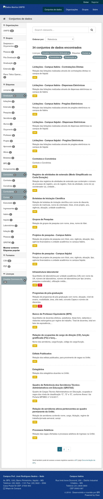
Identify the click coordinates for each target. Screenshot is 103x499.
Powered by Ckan (92, 495)
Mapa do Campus (13, 488)
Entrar (86, 2)
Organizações (72, 9)
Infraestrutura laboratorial (45, 271)
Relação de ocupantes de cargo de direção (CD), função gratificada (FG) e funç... (60, 336)
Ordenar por (37, 39)
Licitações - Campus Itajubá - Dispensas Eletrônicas (58, 122)
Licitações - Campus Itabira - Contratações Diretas (57, 66)
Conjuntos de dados (53, 9)
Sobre (95, 9)
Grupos (85, 9)
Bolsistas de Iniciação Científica (48, 198)
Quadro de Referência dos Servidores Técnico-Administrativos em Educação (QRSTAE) (56, 386)
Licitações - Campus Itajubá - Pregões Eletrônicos (57, 140)
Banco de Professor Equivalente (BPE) (52, 313)
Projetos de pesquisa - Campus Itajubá (52, 253)
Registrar (94, 2)
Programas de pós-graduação (47, 292)
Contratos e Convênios (44, 158)
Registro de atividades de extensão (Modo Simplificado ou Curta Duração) (62, 176)
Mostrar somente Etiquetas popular (11, 249)
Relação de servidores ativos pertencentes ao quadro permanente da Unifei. (59, 410)
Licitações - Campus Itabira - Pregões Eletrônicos (57, 103)
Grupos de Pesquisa (42, 219)
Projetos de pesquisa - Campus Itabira (51, 235)
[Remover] (68, 53)
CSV (34, 77)
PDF (39, 285)
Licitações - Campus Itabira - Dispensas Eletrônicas (58, 85)
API (76, 460)
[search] (92, 30)
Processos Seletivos (42, 429)
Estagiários (38, 369)
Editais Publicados (42, 353)
